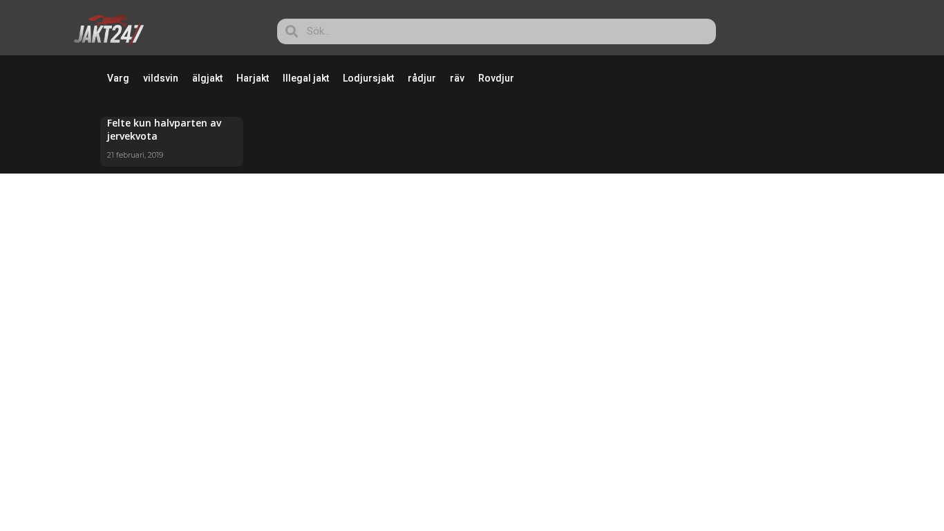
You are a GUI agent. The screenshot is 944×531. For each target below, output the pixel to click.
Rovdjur (496, 78)
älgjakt (207, 78)
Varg (118, 78)
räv (457, 78)
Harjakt (252, 78)
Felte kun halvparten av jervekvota (164, 129)
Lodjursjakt (368, 78)
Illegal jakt (306, 78)
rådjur (422, 78)
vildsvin (160, 78)
